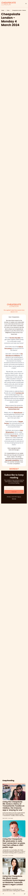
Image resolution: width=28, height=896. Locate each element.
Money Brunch (18, 412)
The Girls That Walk (15, 338)
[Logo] (8, 3)
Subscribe (14, 491)
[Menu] (26, 3)
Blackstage (14, 435)
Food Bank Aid (20, 393)
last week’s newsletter (12, 460)
